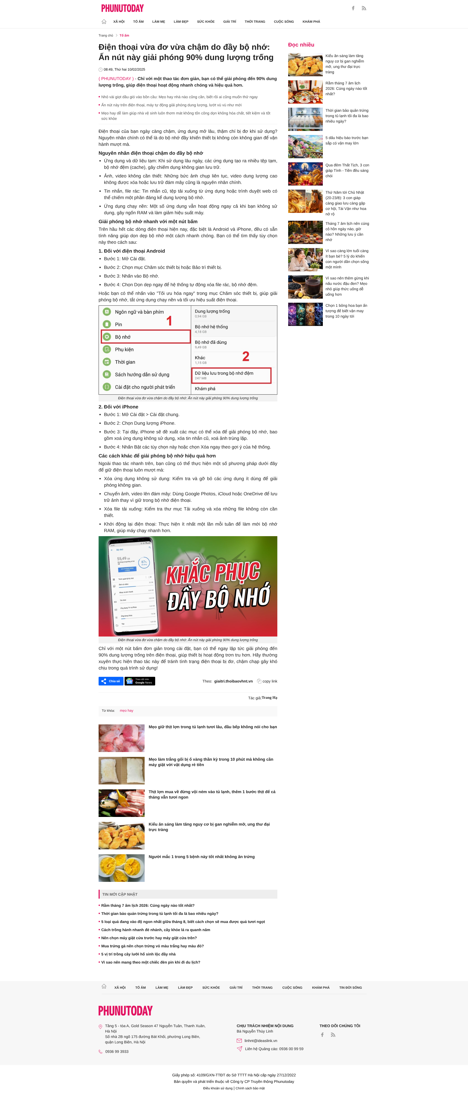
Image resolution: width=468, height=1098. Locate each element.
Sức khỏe (206, 22)
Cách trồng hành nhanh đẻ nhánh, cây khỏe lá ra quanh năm (155, 930)
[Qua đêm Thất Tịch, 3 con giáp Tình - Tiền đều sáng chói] (305, 174)
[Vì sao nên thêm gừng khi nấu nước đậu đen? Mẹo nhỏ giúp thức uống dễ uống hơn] (305, 287)
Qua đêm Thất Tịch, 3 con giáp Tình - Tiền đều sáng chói (347, 170)
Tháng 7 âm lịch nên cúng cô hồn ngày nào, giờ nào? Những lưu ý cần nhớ (347, 231)
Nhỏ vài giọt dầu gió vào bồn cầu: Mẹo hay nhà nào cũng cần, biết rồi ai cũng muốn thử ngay (179, 97)
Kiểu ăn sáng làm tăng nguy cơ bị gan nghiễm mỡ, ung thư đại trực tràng (209, 827)
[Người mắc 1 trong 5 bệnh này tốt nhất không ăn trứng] (122, 868)
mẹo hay (126, 710)
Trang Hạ (269, 698)
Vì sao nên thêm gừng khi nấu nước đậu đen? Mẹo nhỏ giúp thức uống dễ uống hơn (347, 286)
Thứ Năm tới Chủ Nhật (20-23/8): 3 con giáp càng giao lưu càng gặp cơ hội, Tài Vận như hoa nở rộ (346, 203)
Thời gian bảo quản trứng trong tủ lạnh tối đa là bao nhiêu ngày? (159, 913)
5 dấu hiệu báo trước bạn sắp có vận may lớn (347, 140)
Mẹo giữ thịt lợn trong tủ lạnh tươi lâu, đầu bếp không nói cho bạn (213, 727)
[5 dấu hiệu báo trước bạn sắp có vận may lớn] (305, 146)
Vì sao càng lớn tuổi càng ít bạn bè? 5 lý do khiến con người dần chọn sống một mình (347, 259)
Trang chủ (106, 35)
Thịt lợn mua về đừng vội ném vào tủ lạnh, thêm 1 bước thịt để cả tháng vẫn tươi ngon (212, 795)
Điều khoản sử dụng (218, 1088)
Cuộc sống (284, 22)
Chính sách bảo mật (250, 1088)
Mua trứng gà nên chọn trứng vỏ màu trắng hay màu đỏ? (152, 946)
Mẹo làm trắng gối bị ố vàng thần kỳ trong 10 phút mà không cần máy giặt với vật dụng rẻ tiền (211, 762)
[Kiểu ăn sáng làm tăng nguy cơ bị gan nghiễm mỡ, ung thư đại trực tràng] (122, 835)
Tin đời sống (350, 988)
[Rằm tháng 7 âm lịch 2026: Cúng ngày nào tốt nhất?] (305, 92)
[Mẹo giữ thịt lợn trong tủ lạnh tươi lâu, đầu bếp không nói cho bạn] (122, 738)
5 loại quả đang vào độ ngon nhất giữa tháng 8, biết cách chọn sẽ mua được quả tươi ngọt (183, 921)
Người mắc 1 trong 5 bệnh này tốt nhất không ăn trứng (202, 857)
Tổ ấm (138, 22)
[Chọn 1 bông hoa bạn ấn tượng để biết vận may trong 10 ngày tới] (305, 314)
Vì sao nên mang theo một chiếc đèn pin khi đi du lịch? (150, 962)
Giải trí (229, 22)
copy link (270, 681)
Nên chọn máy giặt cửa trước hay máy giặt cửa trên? (149, 938)
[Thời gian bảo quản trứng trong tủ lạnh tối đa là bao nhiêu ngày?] (305, 119)
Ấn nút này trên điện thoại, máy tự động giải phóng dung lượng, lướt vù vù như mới (171, 105)
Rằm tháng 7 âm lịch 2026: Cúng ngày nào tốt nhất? (148, 905)
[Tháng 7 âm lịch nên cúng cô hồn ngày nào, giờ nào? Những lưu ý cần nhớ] (305, 232)
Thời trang (255, 22)
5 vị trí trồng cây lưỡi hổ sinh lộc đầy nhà (138, 954)
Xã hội (119, 22)
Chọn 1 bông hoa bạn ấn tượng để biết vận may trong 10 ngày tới (346, 310)
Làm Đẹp (181, 22)
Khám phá (311, 22)
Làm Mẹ (158, 22)
